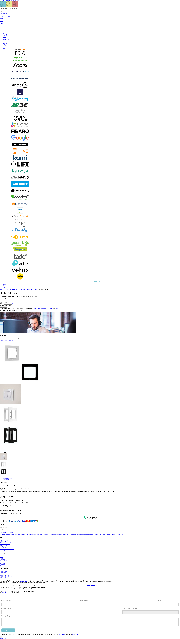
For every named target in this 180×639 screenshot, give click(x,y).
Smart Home (5, 30)
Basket (1, 557)
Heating (4, 37)
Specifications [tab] (6, 479)
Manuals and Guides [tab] (7, 478)
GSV (57, 308)
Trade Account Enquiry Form (6, 576)
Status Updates (3, 577)
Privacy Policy (3, 541)
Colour (1, 303)
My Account (3, 555)
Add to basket (3, 306)
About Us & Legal (4, 540)
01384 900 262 (3, 527)
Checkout (2, 558)
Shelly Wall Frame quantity (6, 305)
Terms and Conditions (5, 544)
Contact (4, 285)
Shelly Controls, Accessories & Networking (29, 289)
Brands (4, 48)
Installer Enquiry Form (5, 575)
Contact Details (3, 571)
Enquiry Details (61, 634)
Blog (4, 287)
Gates (4, 44)
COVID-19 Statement (5, 547)
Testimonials (3, 565)
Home (1, 289)
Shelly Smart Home (14, 289)
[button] (3, 27)
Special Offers (3, 562)
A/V (4, 33)
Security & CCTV (7, 32)
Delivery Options (4, 545)
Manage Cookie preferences (6, 0)
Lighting (5, 35)
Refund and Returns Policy (6, 542)
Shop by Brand (3, 560)
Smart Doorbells (6, 42)
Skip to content (16, 0)
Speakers (5, 34)
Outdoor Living (6, 39)
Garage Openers (6, 43)
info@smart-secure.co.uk (5, 529)
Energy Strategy (3, 550)
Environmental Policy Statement (7, 549)
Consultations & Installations (6, 574)
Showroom (2, 563)
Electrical (5, 45)
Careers (1, 546)
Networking (5, 47)
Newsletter (2, 559)
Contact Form (3, 572)
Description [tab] (5, 477)
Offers (4, 284)
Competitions (3, 564)
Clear (13, 303)
